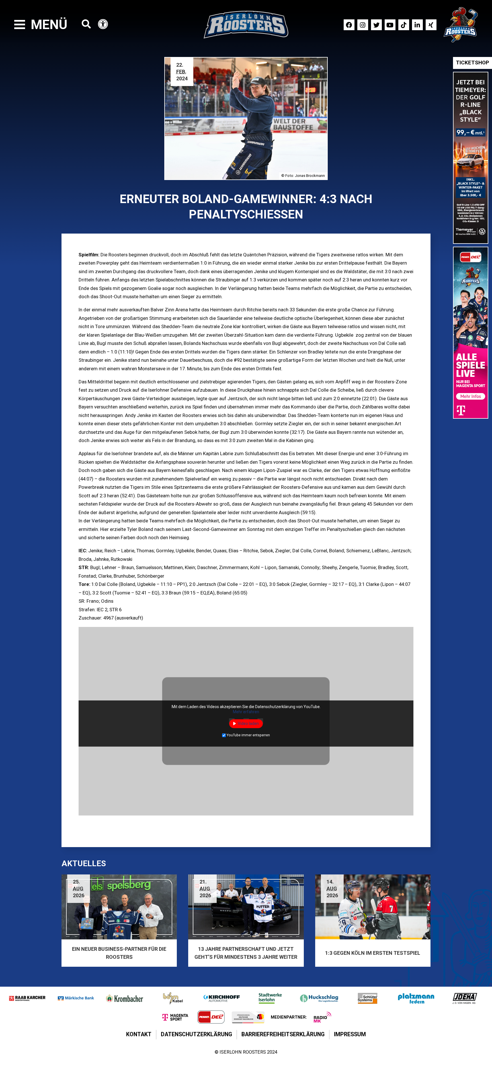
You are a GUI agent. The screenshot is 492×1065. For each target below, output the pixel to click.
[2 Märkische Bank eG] (76, 998)
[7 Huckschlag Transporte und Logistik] (319, 998)
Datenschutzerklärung (196, 1034)
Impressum (350, 1034)
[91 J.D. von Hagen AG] (465, 998)
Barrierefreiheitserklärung (283, 1034)
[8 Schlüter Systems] (368, 998)
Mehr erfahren (246, 712)
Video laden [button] (248, 723)
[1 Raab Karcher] (27, 998)
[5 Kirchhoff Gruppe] (222, 998)
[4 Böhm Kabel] (173, 998)
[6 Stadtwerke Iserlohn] (270, 998)
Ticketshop (472, 63)
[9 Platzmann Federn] (416, 998)
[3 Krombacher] (124, 998)
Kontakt (138, 1034)
